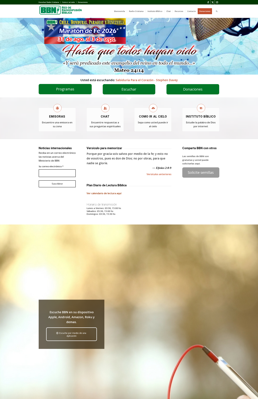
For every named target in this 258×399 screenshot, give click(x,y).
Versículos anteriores (159, 174)
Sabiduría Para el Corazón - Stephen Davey (147, 80)
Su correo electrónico (51, 166)
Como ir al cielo (68, 2)
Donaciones (83, 2)
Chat (105, 116)
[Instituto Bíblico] (201, 108)
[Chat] (105, 108)
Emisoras (57, 116)
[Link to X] (212, 2)
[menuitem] (50, 2)
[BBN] (61, 11)
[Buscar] (216, 11)
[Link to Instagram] (217, 2)
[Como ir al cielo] (153, 108)
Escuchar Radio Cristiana (49, 2)
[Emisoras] (57, 108)
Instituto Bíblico (201, 116)
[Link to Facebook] (208, 2)
